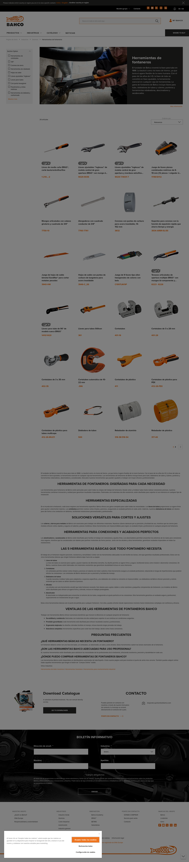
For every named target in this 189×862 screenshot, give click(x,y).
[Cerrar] (99, 833)
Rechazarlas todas (85, 846)
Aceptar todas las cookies (86, 839)
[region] (53, 844)
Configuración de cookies (85, 852)
